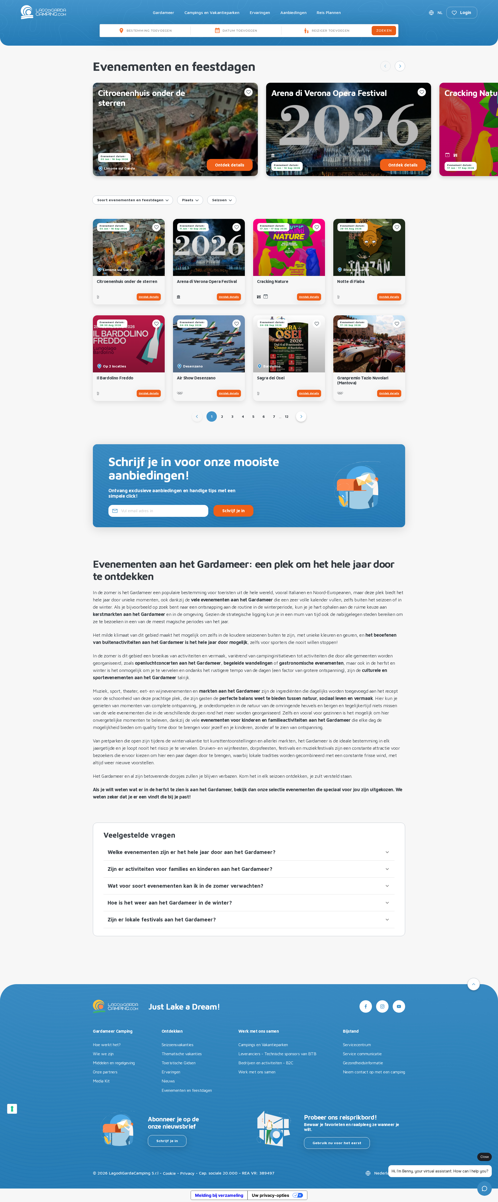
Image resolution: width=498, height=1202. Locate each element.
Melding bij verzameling (219, 1195)
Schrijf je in (167, 1140)
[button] (249, 852)
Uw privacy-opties (270, 1195)
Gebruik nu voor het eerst (337, 1143)
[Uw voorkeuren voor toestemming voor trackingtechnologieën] (12, 1109)
